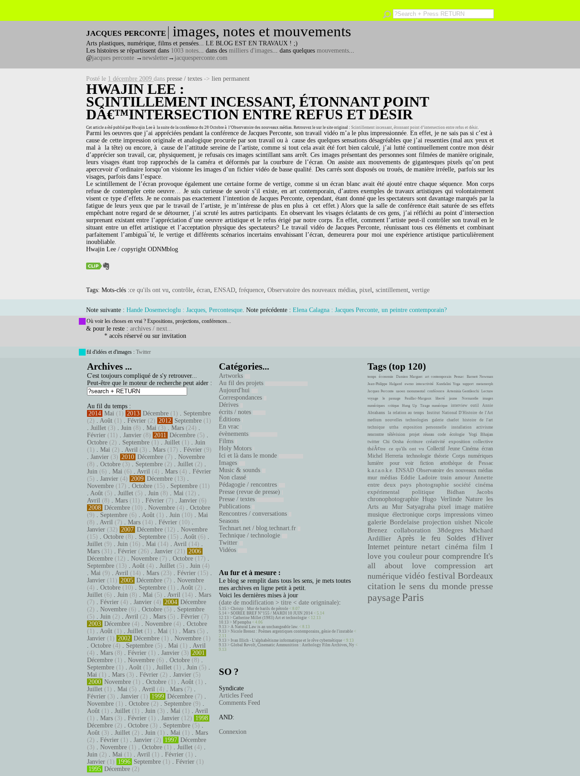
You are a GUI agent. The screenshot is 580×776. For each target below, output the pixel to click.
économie (386, 377)
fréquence (251, 290)
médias (388, 477)
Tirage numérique (434, 406)
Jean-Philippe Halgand (384, 384)
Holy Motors (236, 448)
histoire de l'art (478, 420)
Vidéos (228, 550)
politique (423, 491)
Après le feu (418, 538)
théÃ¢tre (376, 448)
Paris (413, 597)
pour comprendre (453, 556)
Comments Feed (239, 702)
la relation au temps (406, 412)
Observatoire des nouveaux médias (261, 127)
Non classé (233, 477)
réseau (428, 434)
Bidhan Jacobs (470, 491)
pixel (365, 290)
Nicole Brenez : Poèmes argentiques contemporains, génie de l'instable (292, 631)
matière (483, 506)
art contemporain (438, 377)
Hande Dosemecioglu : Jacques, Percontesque (184, 310)
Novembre (191, 457)
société (462, 485)
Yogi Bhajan (481, 434)
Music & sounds (240, 470)
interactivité (425, 384)
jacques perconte (113, 57)
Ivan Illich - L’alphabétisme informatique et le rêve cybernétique (286, 640)
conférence (436, 391)
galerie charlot (445, 420)
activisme (484, 427)
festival (441, 576)
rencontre (375, 434)
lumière (375, 463)
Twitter (143, 352)
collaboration (412, 530)
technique (376, 427)
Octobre (97, 442)
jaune (453, 398)
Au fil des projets (242, 383)
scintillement (392, 290)
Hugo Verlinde (441, 499)
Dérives (229, 404)
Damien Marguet (409, 377)
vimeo (485, 514)
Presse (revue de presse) (250, 491)
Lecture (487, 391)
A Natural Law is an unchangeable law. (264, 627)
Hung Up (409, 406)
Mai (109, 413)
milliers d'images (250, 50)
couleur (410, 556)
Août (106, 420)
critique (393, 406)
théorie (441, 456)
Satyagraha (420, 506)
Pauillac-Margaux (418, 398)
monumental (416, 391)
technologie (418, 456)
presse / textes (184, 78)
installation (461, 427)
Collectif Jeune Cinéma (452, 448)
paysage (383, 597)
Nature (474, 499)
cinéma (456, 546)
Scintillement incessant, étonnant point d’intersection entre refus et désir (414, 127)
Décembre (156, 413)
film (479, 546)
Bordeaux (475, 576)
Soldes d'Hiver (470, 538)
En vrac (230, 426)
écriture (415, 441)
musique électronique (395, 514)
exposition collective (471, 441)
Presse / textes (237, 499)
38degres (450, 530)
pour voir (402, 463)
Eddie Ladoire (419, 477)
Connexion (232, 731)
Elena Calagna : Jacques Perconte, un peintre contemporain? (370, 310)
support (468, 384)
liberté (440, 398)
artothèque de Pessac (466, 463)
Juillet (98, 428)
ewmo (409, 384)
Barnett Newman (480, 377)
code (442, 434)
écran (203, 290)
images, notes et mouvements (262, 31)
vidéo (415, 576)
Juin (126, 428)
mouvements (333, 50)
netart (430, 546)
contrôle (182, 290)
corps (433, 514)
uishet (462, 522)
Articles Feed (236, 695)
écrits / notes (236, 412)
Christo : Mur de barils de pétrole (259, 608)
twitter (373, 441)
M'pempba (242, 622)
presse (481, 586)
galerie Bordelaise (393, 522)
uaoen (400, 391)
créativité (435, 441)
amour (462, 477)
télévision (396, 434)
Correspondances (241, 397)
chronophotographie (393, 499)
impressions (459, 514)
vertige (421, 290)
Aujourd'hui (235, 390)
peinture (405, 547)
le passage (391, 398)
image (462, 506)
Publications (235, 506)
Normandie (470, 398)
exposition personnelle (424, 427)
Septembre (197, 413)
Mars (177, 428)
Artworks (232, 375)
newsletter (155, 57)
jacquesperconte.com (200, 57)
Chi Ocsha (393, 441)
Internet (378, 547)
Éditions (230, 419)
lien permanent (231, 78)
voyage (372, 398)
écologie (457, 434)
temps (371, 377)
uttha (393, 427)
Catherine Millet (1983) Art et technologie (270, 617)
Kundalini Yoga (448, 384)
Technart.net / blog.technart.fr (258, 528)
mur (372, 477)
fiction (427, 463)
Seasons (230, 520)
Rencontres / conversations (254, 513)
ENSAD (224, 290)
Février (136, 420)
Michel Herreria (385, 456)
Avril (131, 449)
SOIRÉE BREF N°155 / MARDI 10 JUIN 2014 (272, 613)
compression (455, 565)
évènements (234, 433)
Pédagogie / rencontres (249, 484)
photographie (432, 485)
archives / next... (151, 328)
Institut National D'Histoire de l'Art (460, 412)
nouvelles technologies (406, 420)
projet (414, 434)
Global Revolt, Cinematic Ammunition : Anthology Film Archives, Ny (292, 645)
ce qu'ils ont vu (149, 290)
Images (229, 462)
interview (459, 405)
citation (381, 586)
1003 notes (184, 50)
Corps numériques (472, 456)
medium (374, 420)
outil (474, 405)
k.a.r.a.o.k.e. (380, 470)
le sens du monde (433, 586)
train (446, 477)
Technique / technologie (250, 535)
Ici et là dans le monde (249, 455)
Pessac (459, 377)
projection (437, 522)
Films (227, 441)
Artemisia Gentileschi (463, 391)
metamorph (484, 384)
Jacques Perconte (380, 391)
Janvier (132, 435)
